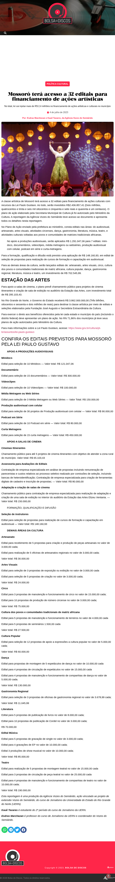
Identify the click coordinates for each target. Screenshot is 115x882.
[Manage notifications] (108, 876)
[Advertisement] (57, 56)
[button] (55, 27)
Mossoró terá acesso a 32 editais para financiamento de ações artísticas (57, 97)
